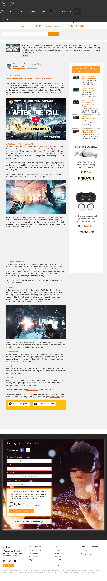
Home (12, 12)
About (85, 12)
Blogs (55, 12)
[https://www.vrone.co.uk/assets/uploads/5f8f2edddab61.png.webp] (76, 117)
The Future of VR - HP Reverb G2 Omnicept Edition (89, 118)
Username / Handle (18, 457)
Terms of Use (32, 491)
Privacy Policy (85, 554)
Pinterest (58, 557)
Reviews (43, 12)
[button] (66, 11)
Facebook (58, 551)
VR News (25, 55)
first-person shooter (34, 217)
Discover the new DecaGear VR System (89, 89)
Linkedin (58, 565)
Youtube (58, 560)
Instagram (58, 562)
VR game (16, 146)
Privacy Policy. (44, 491)
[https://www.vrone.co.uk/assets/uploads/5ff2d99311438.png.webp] (76, 77)
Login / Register (12, 19)
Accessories (31, 12)
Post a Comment (19, 70)
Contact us (8, 565)
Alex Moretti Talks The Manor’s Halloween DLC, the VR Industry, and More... (90, 103)
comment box (55, 397)
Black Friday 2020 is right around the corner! (90, 131)
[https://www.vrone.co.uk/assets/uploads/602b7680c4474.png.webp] (76, 90)
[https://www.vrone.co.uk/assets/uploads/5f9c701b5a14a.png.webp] (76, 102)
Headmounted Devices (37, 551)
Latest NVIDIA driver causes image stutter (89, 77)
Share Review (32, 70)
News (77, 12)
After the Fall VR (32, 390)
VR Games (33, 557)
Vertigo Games (27, 220)
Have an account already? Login (29, 521)
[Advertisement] (36, 245)
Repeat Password (14, 480)
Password (11, 473)
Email (9, 465)
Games (20, 12)
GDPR (82, 557)
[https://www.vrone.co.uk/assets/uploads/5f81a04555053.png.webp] (76, 131)
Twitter (57, 554)
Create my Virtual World (21, 511)
